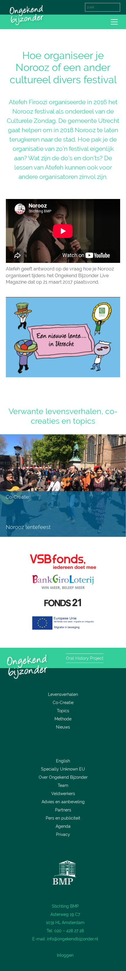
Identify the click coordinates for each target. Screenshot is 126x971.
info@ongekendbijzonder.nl (72, 939)
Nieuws (63, 727)
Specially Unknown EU (63, 769)
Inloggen (65, 955)
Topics (63, 710)
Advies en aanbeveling (63, 801)
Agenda (63, 826)
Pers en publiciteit (63, 818)
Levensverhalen (63, 694)
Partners (63, 810)
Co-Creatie (63, 702)
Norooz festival (33, 111)
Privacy (63, 834)
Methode (63, 719)
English (63, 761)
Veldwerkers (63, 793)
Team (63, 785)
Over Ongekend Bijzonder (63, 777)
